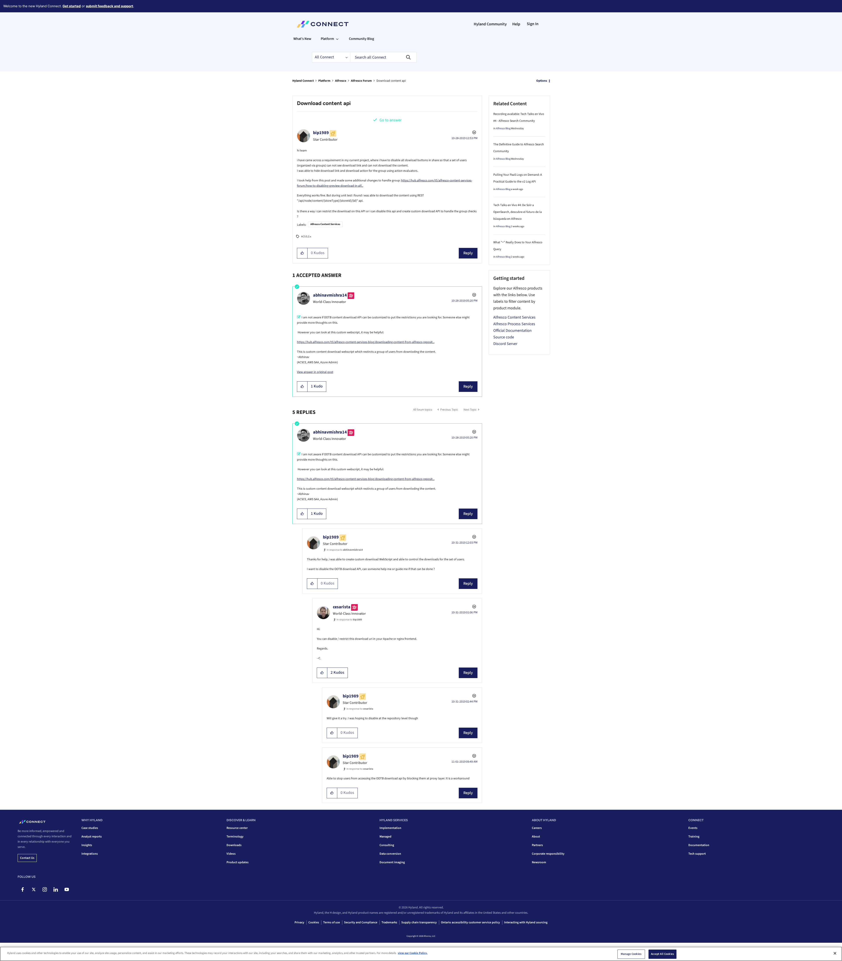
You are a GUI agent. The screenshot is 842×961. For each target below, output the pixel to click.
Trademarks (389, 922)
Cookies (313, 922)
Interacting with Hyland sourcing (525, 922)
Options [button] (541, 81)
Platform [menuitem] (327, 38)
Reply (468, 253)
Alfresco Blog (503, 128)
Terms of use (331, 922)
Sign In (532, 24)
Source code (503, 337)
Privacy (299, 922)
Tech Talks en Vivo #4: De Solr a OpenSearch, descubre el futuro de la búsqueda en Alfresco (517, 212)
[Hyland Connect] (322, 24)
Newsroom (539, 862)
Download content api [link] (391, 81)
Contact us (27, 858)
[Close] (835, 953)
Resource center (237, 828)
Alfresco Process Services (514, 324)
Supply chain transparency (419, 922)
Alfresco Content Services (325, 224)
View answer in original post (315, 372)
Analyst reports (91, 836)
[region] (421, 954)
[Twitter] (34, 889)
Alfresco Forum (361, 81)
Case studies (89, 828)
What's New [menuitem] (302, 38)
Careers (537, 828)
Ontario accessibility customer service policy (470, 922)
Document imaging (392, 862)
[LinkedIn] (56, 889)
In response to (345, 550)
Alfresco (340, 81)
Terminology (235, 836)
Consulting (387, 845)
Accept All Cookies (662, 954)
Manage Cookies (631, 954)
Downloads (234, 845)
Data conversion (390, 854)
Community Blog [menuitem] (361, 38)
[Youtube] (67, 889)
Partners (537, 845)
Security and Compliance (360, 922)
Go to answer (391, 120)
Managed (385, 836)
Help (516, 24)
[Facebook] (23, 889)
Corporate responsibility (548, 854)
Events (692, 828)
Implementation (390, 828)
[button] (302, 253)
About (536, 836)
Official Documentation (512, 330)
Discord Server (505, 344)
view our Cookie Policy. (412, 953)
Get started (72, 6)
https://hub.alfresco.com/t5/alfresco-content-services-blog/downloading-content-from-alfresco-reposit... (366, 342)
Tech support (697, 854)
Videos (231, 854)
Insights (86, 845)
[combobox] (383, 57)
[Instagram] (45, 889)
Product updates (238, 862)
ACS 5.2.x (306, 236)
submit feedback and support (109, 6)
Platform (324, 81)
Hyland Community (490, 24)
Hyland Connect (303, 81)
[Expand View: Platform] (337, 39)
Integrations (89, 854)
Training (693, 836)
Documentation (698, 845)
